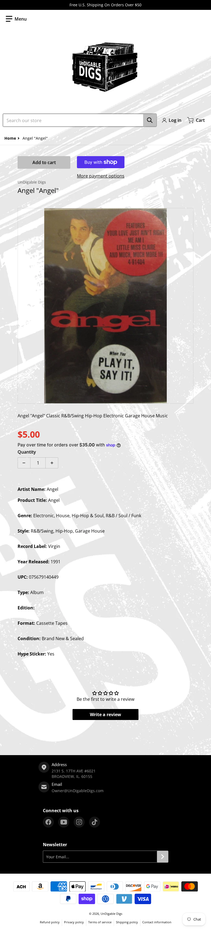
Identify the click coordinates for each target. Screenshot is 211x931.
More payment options (100, 176)
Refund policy (50, 922)
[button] (16, 19)
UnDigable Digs (111, 914)
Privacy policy (74, 922)
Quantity (27, 452)
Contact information (156, 922)
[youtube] (63, 822)
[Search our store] (149, 120)
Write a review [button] (105, 714)
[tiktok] (94, 822)
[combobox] (79, 120)
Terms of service (100, 922)
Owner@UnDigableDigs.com (78, 790)
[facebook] (48, 822)
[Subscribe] (162, 857)
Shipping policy (127, 922)
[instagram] (79, 822)
